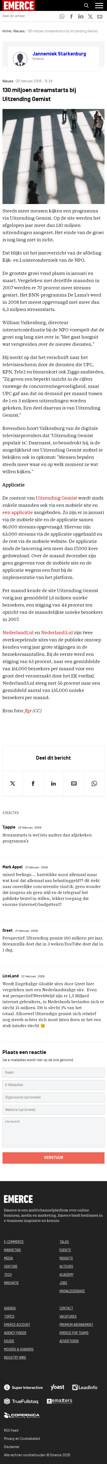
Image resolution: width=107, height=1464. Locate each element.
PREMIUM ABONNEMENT (76, 1325)
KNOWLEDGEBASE (72, 1291)
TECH (8, 1275)
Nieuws (18, 31)
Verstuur (53, 1158)
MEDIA (8, 1258)
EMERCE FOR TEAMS (74, 1333)
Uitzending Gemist (56, 498)
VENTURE (10, 1267)
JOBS (63, 1283)
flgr (28, 711)
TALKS (64, 1242)
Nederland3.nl (57, 633)
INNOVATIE (11, 1283)
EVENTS (65, 1250)
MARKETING (12, 1250)
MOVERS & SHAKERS (19, 1350)
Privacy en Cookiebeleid (22, 1439)
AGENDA (10, 1308)
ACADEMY (66, 1275)
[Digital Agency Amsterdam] (23, 1387)
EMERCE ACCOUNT (17, 1325)
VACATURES (68, 1317)
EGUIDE (9, 1341)
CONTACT (66, 1308)
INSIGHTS (66, 1258)
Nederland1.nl (18, 633)
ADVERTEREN (69, 1341)
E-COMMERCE (14, 1242)
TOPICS (9, 1317)
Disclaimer (11, 1447)
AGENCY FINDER (15, 1333)
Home (6, 31)
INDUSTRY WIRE (15, 1358)
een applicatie (17, 513)
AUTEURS (66, 1267)
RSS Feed (11, 1431)
